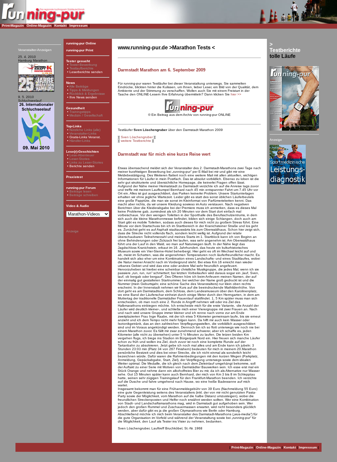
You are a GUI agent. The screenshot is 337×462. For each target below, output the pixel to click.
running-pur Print (79, 50)
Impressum (78, 25)
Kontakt (60, 25)
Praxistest (74, 177)
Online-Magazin (39, 25)
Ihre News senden (83, 97)
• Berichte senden (80, 166)
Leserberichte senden (86, 72)
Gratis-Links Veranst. (85, 137)
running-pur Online (81, 43)
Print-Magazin (13, 25)
